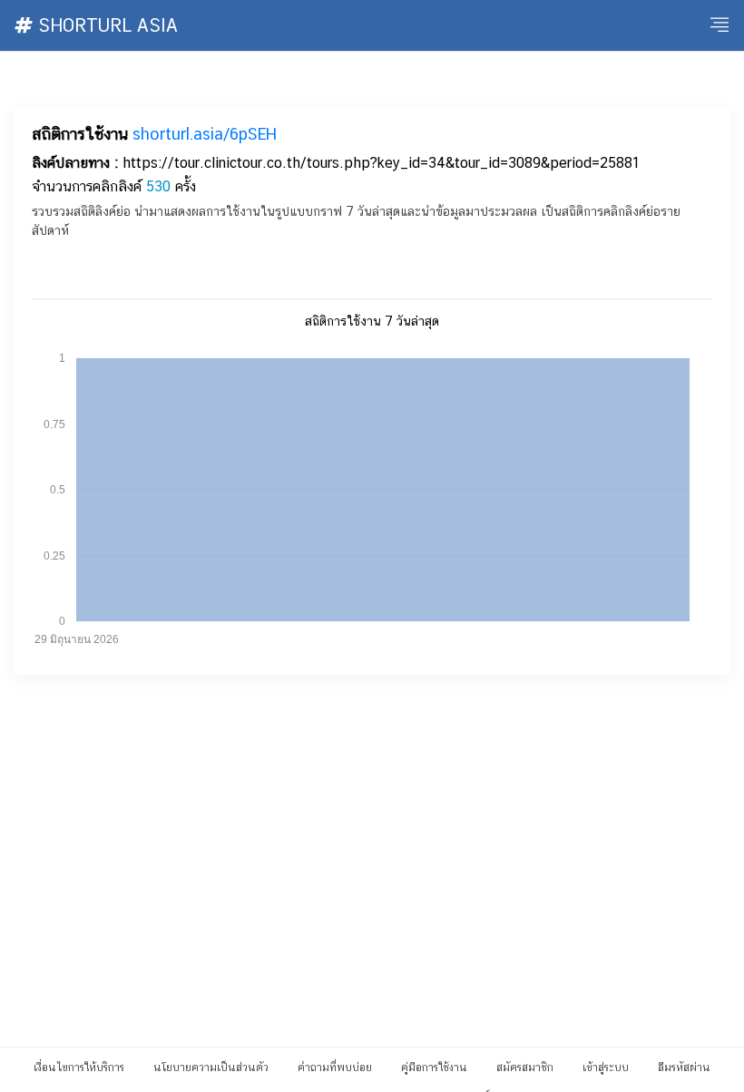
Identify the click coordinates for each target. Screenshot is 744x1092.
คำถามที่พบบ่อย (335, 1067)
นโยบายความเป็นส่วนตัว (211, 1067)
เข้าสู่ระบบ (605, 1067)
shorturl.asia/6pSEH (204, 133)
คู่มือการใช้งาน (434, 1067)
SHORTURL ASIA (105, 25)
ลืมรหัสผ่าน (684, 1067)
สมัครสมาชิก (524, 1067)
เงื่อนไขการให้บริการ (79, 1067)
